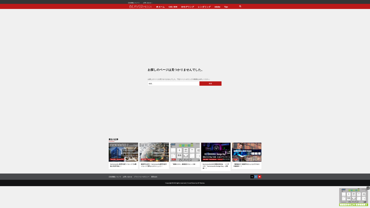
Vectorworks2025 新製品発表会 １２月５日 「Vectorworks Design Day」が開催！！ (216, 166)
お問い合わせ (127, 177)
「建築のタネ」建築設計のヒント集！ (184, 164)
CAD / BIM (173, 7)
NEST (173, 159)
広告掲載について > (134, 3)
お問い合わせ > (147, 3)
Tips (226, 7)
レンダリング (204, 7)
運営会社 (154, 177)
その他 (235, 159)
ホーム (162, 7)
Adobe (217, 7)
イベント (220, 159)
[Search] (240, 6)
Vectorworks (120, 159)
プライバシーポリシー (141, 177)
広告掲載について (115, 177)
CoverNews (191, 183)
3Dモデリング (187, 7)
